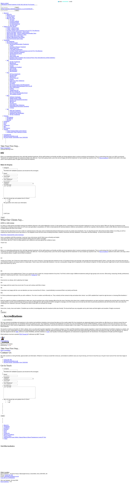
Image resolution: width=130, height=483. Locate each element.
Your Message (7, 185)
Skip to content (5, 3)
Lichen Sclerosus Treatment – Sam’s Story (18, 32)
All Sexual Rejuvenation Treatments (19, 44)
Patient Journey (11, 15)
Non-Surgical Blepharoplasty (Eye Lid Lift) (21, 86)
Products (6, 116)
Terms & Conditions (9, 434)
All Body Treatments (15, 97)
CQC (48, 331)
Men (5, 126)
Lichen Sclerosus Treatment (17, 52)
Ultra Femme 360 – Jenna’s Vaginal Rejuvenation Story (21, 33)
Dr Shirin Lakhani (14, 21)
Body (8, 95)
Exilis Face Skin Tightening (17, 80)
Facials (12, 65)
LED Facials (13, 68)
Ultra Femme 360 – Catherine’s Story (16, 34)
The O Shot (13, 55)
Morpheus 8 (13, 63)
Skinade (9, 120)
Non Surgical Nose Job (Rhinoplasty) (19, 84)
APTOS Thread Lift (15, 91)
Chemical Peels (14, 64)
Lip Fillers (12, 83)
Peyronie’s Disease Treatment (18, 47)
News (5, 432)
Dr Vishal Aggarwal (15, 24)
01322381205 (29, 9)
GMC (17, 331)
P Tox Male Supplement (16, 49)
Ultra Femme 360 (14, 56)
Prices (5, 122)
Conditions (6, 121)
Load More (3, 312)
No (9, 201)
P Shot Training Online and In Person (16, 130)
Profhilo (12, 88)
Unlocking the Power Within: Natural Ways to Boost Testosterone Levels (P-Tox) (25, 437)
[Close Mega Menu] (33, 9)
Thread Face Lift (14, 90)
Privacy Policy (7, 436)
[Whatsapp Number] (4, 4)
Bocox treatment (104, 158)
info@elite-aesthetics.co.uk (17, 9)
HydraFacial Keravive (15, 111)
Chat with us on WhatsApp (8, 477)
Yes (10, 199)
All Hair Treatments (15, 114)
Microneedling (13, 70)
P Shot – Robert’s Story (13, 29)
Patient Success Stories (10, 26)
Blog (5, 124)
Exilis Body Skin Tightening (17, 105)
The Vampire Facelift (15, 94)
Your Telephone (8, 179)
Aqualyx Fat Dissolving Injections (18, 99)
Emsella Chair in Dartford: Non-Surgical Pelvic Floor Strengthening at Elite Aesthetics (32, 57)
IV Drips (12, 107)
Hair (8, 109)
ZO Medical (10, 118)
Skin (8, 60)
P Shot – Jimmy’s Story (13, 28)
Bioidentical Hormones (16, 59)
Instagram (6, 167)
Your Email (7, 176)
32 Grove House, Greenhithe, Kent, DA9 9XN (16, 137)
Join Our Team (10, 17)
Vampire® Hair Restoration (17, 113)
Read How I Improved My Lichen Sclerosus (12, 234)
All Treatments (10, 41)
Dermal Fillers (13, 75)
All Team (12, 19)
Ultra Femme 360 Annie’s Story (15, 36)
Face (8, 72)
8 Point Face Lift (14, 78)
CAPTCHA (7, 213)
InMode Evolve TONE (15, 98)
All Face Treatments (15, 74)
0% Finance (7, 128)
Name (5, 173)
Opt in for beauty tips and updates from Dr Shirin (17, 198)
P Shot (11, 45)
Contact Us (7, 125)
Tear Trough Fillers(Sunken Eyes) (19, 93)
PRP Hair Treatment (15, 110)
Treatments (7, 40)
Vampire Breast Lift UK (16, 53)
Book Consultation (5, 148)
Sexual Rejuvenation (12, 42)
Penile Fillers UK (14, 48)
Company (6, 368)
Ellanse (12, 79)
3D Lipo (12, 102)
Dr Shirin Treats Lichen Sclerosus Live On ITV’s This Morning (23, 30)
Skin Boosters (13, 71)
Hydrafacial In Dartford (16, 67)
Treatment (6, 182)
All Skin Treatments (15, 61)
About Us (6, 13)
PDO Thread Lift (23, 334)
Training (6, 129)
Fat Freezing (13, 103)
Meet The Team (11, 18)
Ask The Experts (30, 4)
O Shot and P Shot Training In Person (17, 132)
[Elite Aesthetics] (12, 4)
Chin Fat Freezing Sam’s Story (15, 38)
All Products (10, 117)
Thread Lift (34, 275)
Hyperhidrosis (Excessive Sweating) (19, 106)
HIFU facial (13, 82)
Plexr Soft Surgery (14, 87)
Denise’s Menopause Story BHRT (16, 37)
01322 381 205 (21, 4)
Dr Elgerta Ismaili (14, 22)
